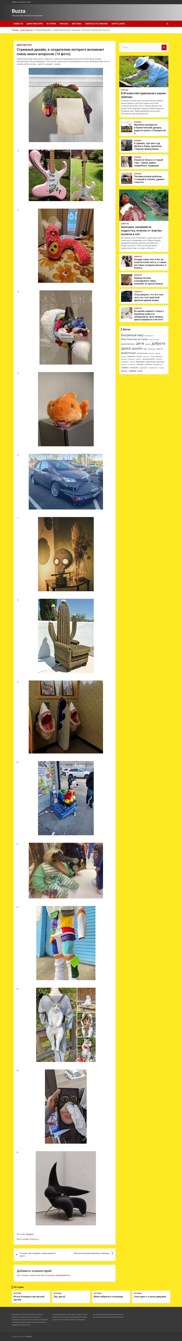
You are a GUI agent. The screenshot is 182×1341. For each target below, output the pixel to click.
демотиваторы (128, 344)
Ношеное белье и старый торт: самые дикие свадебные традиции (148, 162)
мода (152, 356)
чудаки (132, 370)
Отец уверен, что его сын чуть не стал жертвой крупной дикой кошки (148, 297)
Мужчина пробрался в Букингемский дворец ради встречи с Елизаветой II (150, 129)
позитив (132, 362)
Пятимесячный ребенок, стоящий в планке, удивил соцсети (149, 179)
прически (124, 364)
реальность (132, 364)
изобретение (142, 353)
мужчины (159, 356)
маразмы (146, 356)
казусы (151, 353)
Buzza (18, 11)
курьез (139, 356)
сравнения (143, 368)
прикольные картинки (155, 362)
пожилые (125, 362)
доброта (158, 343)
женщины (152, 349)
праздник (140, 361)
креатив (123, 356)
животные (128, 353)
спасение (134, 367)
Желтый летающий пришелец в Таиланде (91, 1253)
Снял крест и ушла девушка (150, 1296)
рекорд (140, 364)
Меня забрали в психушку (108, 1296)
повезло (159, 359)
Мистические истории (134, 339)
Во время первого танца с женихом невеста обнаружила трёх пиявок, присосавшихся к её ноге (149, 315)
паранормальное (148, 359)
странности (34, 1239)
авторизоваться (63, 1275)
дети (140, 343)
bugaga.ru (30, 1234)
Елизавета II (149, 336)
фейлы (124, 371)
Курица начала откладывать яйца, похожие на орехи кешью (148, 281)
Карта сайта (118, 24)
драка (126, 348)
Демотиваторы (35, 24)
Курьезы (64, 24)
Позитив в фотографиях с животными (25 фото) (37, 1254)
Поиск (164, 47)
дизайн (26, 1239)
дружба (137, 348)
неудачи (124, 359)
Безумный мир (132, 335)
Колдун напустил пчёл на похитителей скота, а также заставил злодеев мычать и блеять (150, 263)
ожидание (131, 359)
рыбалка (148, 364)
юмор (140, 371)
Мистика (76, 24)
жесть (160, 349)
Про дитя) (59, 1296)
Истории (51, 24)
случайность (158, 364)
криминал (131, 356)
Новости (18, 24)
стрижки (161, 368)
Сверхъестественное (96, 24)
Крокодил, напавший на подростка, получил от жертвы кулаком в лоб (141, 230)
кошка (157, 353)
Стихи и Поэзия (154, 339)
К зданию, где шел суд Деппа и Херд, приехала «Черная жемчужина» (148, 146)
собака (125, 367)
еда (145, 349)
